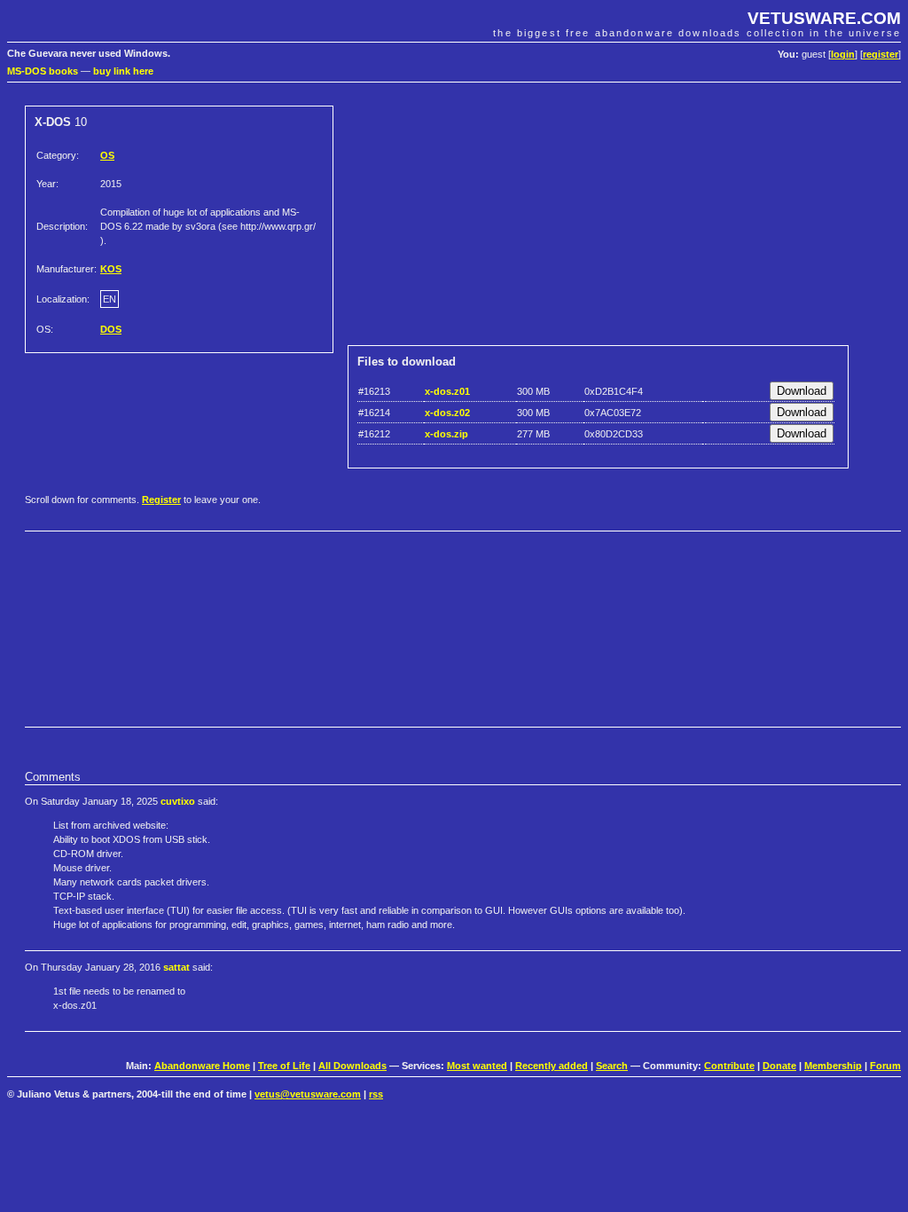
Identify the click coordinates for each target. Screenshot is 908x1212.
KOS (110, 269)
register (880, 54)
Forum (885, 1065)
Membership (833, 1065)
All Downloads (352, 1065)
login (843, 54)
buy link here (123, 71)
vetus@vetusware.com (307, 1094)
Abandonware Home (202, 1065)
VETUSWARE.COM (824, 18)
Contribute (729, 1065)
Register (161, 499)
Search (612, 1065)
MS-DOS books (42, 71)
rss (376, 1094)
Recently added (551, 1065)
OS (107, 155)
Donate (779, 1065)
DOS (110, 329)
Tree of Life (284, 1065)
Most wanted (477, 1065)
